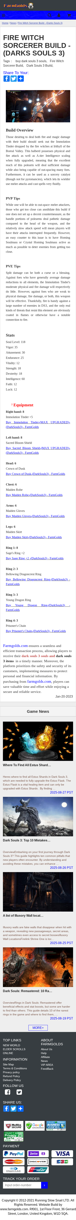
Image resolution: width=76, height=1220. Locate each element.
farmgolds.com (39, 681)
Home (5, 23)
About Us (46, 1049)
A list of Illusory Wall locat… (23, 915)
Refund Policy (11, 1076)
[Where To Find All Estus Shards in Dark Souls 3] (38, 741)
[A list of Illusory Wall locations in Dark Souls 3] (38, 892)
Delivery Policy (12, 1080)
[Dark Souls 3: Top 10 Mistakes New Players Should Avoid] (38, 817)
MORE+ (38, 1027)
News (13, 23)
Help (44, 1053)
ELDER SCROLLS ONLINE (14, 1051)
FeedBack (47, 1068)
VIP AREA (47, 1064)
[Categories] (4, 15)
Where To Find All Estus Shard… (27, 765)
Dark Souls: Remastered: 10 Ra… (27, 991)
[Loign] (61, 15)
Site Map (8, 1064)
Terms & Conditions (15, 1068)
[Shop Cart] (71, 15)
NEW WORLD (11, 1045)
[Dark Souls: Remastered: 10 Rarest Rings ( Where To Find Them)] (38, 967)
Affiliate (45, 1057)
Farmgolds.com (15, 645)
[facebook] (7, 1092)
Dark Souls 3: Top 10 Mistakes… (26, 840)
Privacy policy (11, 1072)
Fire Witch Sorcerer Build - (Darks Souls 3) (40, 23)
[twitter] (19, 1092)
